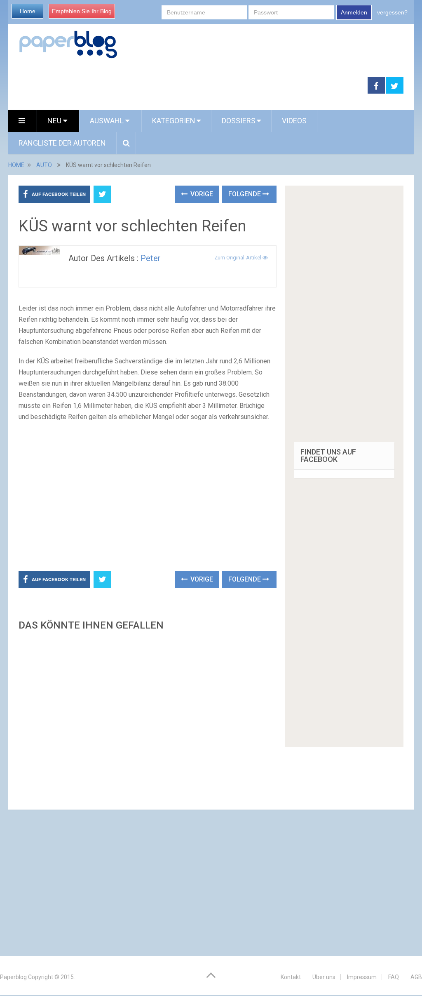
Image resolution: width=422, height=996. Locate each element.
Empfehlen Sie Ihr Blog (82, 11)
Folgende (245, 194)
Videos (294, 120)
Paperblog (13, 977)
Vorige (201, 194)
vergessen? (392, 12)
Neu (55, 120)
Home (27, 11)
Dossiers (239, 120)
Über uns (323, 977)
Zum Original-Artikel (238, 257)
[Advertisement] (188, 85)
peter (151, 258)
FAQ (393, 977)
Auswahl (107, 120)
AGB (416, 977)
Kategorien (173, 120)
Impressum (362, 977)
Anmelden (354, 12)
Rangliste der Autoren (62, 143)
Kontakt (291, 977)
